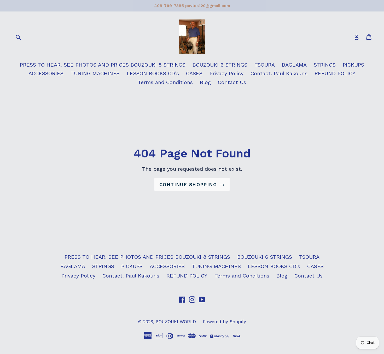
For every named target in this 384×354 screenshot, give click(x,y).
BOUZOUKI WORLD (176, 321)
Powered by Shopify (224, 321)
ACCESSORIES (45, 73)
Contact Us (232, 82)
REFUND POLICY (335, 73)
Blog (205, 82)
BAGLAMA (294, 65)
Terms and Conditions (165, 82)
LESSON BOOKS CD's (153, 73)
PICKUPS (353, 65)
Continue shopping (188, 184)
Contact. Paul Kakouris (279, 73)
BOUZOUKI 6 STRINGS (220, 65)
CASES (194, 73)
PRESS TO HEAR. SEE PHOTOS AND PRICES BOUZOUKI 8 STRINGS (102, 65)
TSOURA (264, 65)
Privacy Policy (226, 73)
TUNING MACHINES (95, 73)
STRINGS (325, 65)
